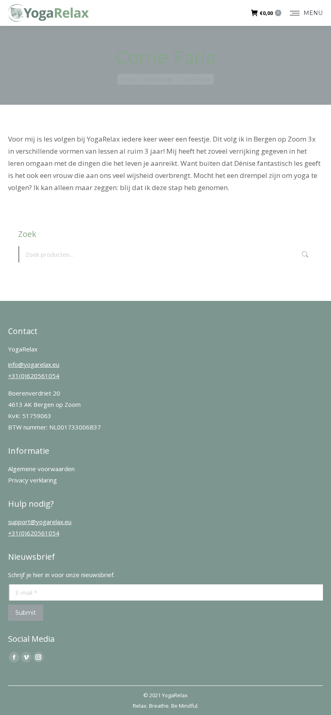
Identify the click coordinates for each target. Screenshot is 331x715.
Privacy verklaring (32, 480)
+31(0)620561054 (33, 376)
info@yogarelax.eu (33, 364)
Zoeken (304, 254)
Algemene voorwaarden (41, 469)
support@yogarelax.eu (39, 522)
